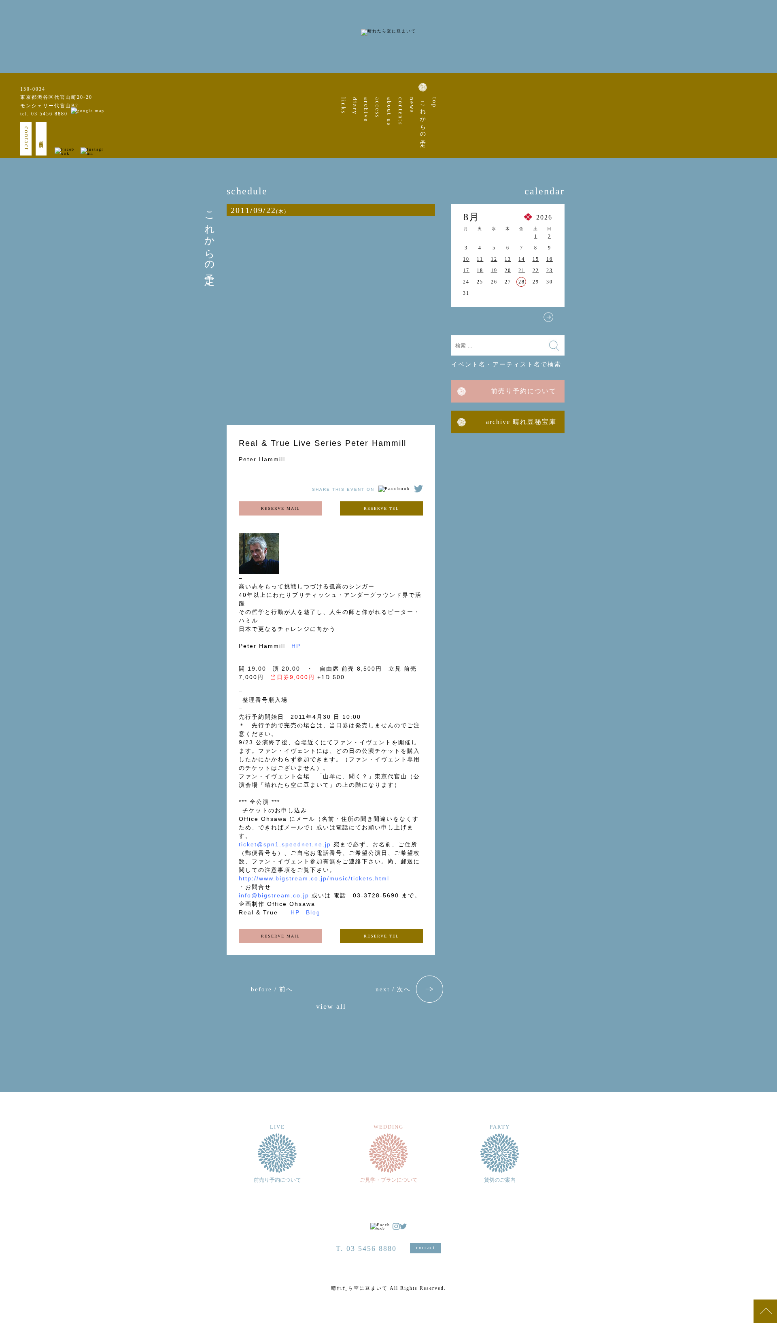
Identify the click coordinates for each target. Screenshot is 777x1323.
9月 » (548, 317)
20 (508, 270)
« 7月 (467, 317)
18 (480, 270)
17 (466, 270)
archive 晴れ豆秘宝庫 (521, 421)
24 (466, 281)
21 (521, 270)
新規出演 (41, 139)
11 (480, 259)
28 (521, 281)
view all (331, 1006)
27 (508, 281)
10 (466, 259)
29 (536, 281)
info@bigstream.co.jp (274, 895)
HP (296, 646)
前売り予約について (523, 391)
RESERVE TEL (381, 508)
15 (536, 259)
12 (494, 259)
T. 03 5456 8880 (366, 1248)
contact (26, 138)
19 (494, 270)
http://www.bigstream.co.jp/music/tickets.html (314, 878)
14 (521, 259)
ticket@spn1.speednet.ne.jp (285, 844)
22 (536, 270)
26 (494, 281)
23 (549, 270)
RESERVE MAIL (280, 508)
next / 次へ (393, 989)
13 (508, 259)
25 (480, 281)
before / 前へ (272, 989)
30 (549, 281)
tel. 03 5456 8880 (44, 114)
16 (549, 259)
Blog (313, 912)
